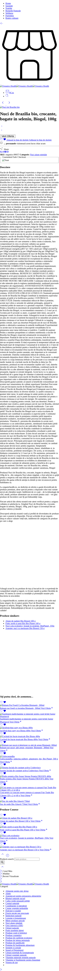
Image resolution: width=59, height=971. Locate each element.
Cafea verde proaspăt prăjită (17, 901)
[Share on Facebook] (3, 152)
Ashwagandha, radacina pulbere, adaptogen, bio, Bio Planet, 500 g (29, 759)
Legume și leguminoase (15, 918)
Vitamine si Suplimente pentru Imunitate (22, 960)
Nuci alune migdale (38, 154)
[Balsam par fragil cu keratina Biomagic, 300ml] (29, 705)
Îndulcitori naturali (13, 916)
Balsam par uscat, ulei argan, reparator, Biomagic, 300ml (25, 747)
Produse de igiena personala (17, 940)
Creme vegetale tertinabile (16, 908)
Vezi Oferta (8, 136)
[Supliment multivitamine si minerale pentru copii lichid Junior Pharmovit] (29, 715)
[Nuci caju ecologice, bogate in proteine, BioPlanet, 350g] (1, 131)
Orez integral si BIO (14, 925)
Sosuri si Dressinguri (14, 950)
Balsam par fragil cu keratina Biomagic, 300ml (20, 708)
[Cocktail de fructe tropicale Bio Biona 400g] (29, 736)
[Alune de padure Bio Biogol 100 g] (29, 818)
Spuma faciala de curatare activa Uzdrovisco (19, 770)
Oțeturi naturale (12, 928)
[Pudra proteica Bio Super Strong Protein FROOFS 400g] (29, 776)
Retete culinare (11, 18)
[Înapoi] (1, 24)
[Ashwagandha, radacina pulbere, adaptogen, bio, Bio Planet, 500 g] (29, 756)
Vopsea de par (11, 962)
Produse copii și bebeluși (16, 933)
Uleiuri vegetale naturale (16, 955)
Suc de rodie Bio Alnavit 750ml (14, 804)
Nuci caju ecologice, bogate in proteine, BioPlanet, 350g (29, 626)
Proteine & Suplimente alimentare (20, 945)
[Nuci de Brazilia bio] (10, 107)
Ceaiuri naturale (12, 903)
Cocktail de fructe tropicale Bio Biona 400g (19, 739)
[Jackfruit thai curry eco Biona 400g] (29, 727)
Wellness (9, 13)
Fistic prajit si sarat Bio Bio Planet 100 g (22, 623)
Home (8, 3)
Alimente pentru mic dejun (17, 891)
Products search (7, 859)
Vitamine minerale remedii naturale (20, 957)
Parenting (9, 15)
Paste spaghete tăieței (14, 930)
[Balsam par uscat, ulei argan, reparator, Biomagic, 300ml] (29, 745)
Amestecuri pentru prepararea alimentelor (23, 896)
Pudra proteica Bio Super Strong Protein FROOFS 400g (24, 779)
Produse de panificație (15, 943)
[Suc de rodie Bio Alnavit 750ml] (29, 801)
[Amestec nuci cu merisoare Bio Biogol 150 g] (29, 847)
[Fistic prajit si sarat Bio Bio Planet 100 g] (1, 127)
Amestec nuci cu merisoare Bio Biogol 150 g (24, 628)
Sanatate (9, 6)
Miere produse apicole (15, 920)
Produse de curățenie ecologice (18, 938)
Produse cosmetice (13, 935)
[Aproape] (1, 871)
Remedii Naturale (13, 11)
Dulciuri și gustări (13, 911)
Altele (8, 893)
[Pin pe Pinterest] (5, 152)
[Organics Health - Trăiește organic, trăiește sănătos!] (24, 86)
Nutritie (8, 8)
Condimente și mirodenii (16, 906)
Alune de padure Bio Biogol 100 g (20, 621)
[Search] (2, 862)
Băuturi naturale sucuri (15, 898)
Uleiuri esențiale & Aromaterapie (19, 952)
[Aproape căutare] (2, 868)
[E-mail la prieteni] (7, 152)
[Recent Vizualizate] (7, 856)
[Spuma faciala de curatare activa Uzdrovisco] (29, 767)
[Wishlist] (3, 703)
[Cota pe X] (1, 152)
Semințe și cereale (13, 948)
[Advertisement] (29, 554)
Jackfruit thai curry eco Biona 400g (15, 730)
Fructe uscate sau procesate (17, 913)
